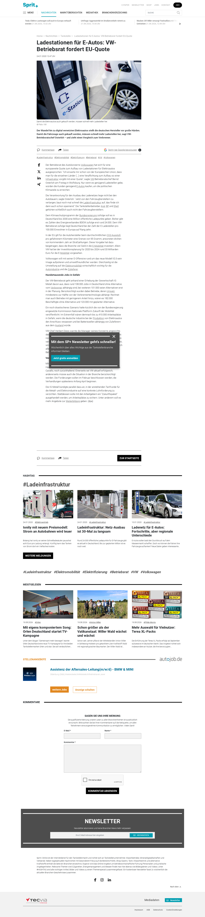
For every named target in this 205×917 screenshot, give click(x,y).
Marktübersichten (71, 12)
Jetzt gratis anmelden (65, 358)
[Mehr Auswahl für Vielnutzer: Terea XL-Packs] (157, 604)
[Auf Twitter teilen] (39, 171)
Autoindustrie (52, 269)
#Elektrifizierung (94, 572)
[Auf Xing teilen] (39, 184)
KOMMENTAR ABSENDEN (102, 790)
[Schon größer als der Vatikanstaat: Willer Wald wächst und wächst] (102, 604)
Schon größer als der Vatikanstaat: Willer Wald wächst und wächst (101, 632)
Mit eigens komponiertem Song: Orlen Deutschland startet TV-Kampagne (47, 632)
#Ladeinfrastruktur (46, 484)
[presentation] (180, 24)
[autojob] (171, 659)
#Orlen (38, 622)
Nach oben (174, 887)
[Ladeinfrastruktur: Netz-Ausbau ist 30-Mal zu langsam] (102, 504)
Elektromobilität (73, 265)
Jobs (156, 5)
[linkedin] (109, 880)
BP (107, 206)
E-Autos (80, 186)
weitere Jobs (59, 689)
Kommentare (48, 150)
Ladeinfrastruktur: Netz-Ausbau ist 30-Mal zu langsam (101, 529)
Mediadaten (151, 900)
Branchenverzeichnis (114, 12)
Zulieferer (73, 269)
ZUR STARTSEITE (129, 458)
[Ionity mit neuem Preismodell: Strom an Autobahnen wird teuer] (48, 504)
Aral (103, 206)
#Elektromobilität (67, 572)
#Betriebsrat (119, 572)
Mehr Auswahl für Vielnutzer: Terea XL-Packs (153, 629)
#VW (134, 572)
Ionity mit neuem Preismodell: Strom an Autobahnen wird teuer (47, 529)
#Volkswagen (150, 572)
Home (40, 36)
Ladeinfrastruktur (92, 202)
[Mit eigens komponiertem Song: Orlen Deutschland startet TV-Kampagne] (48, 604)
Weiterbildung (73, 401)
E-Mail (67, 731)
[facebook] (95, 880)
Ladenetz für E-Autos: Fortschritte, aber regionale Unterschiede (152, 531)
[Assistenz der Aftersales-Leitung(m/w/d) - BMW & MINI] (29, 674)
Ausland (59, 325)
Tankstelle (66, 36)
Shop (149, 5)
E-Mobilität (97, 245)
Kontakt (165, 5)
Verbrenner (56, 287)
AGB (148, 910)
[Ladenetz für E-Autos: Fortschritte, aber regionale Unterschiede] (157, 504)
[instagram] (102, 880)
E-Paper (125, 5)
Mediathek (92, 12)
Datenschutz (158, 910)
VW (92, 179)
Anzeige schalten (85, 689)
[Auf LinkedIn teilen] (39, 178)
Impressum (139, 910)
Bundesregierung (88, 215)
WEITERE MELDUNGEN (38, 555)
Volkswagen (87, 164)
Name (107, 731)
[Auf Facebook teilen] (39, 165)
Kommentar (69, 742)
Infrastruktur (52, 179)
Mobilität (64, 253)
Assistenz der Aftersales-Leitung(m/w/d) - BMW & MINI (91, 669)
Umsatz (111, 291)
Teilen (66, 150)
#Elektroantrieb (41, 522)
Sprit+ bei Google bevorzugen (122, 150)
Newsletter (138, 5)
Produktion (98, 318)
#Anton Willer (95, 622)
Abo (178, 5)
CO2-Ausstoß (114, 235)
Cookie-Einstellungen (174, 910)
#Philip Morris (150, 622)
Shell (116, 206)
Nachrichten (48, 12)
